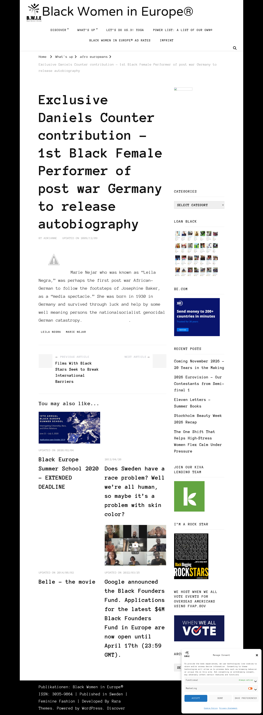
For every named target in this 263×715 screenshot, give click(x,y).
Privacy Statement (228, 708)
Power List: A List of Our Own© (182, 30)
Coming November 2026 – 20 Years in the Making (199, 364)
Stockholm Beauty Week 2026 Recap (198, 419)
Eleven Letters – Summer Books (192, 403)
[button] (256, 655)
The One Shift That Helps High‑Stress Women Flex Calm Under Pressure (198, 441)
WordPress (92, 708)
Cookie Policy (211, 708)
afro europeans (51, 84)
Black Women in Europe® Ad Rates (120, 40)
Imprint (167, 40)
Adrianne (50, 238)
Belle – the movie (67, 582)
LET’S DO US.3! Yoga (125, 30)
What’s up (86, 30)
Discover (58, 30)
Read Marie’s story (107, 320)
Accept (196, 698)
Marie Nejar (76, 331)
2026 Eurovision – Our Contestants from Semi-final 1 (199, 383)
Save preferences (246, 698)
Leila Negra (51, 331)
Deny (220, 698)
